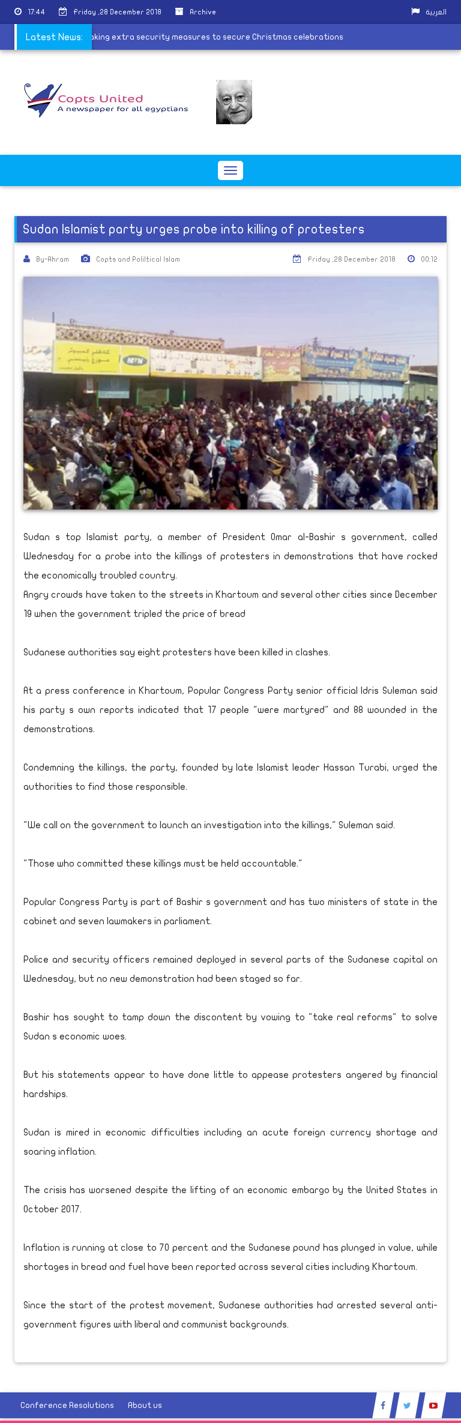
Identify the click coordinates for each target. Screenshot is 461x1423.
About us (145, 1405)
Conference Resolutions (67, 1405)
